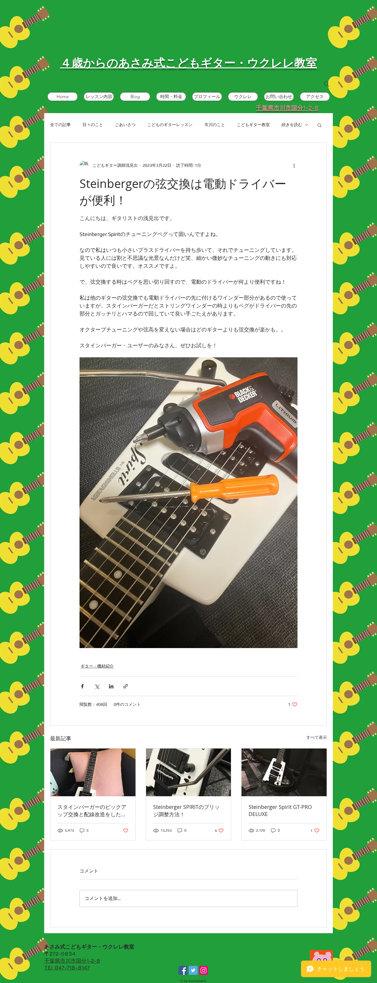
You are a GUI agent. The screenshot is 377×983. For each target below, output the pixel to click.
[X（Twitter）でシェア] (97, 686)
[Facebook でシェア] (82, 686)
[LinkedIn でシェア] (111, 686)
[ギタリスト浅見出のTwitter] (193, 970)
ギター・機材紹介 (97, 666)
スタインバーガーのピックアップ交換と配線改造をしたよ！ (91, 810)
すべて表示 (316, 737)
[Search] (326, 84)
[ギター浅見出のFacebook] (182, 970)
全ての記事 (60, 124)
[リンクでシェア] (125, 686)
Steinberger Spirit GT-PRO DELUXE (280, 810)
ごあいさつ (125, 124)
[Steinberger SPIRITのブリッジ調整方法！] (188, 772)
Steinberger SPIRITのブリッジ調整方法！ (186, 810)
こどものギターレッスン (170, 124)
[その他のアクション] (293, 165)
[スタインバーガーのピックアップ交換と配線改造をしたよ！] (92, 772)
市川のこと (214, 124)
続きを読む (292, 124)
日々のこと (92, 124)
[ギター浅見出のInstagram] (203, 970)
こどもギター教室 (253, 124)
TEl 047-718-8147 (67, 967)
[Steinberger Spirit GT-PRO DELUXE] (284, 772)
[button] (319, 125)
